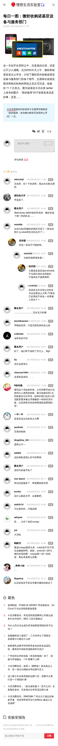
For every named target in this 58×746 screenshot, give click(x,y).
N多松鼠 (18, 385)
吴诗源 (6, 26)
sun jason (19, 478)
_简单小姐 (19, 565)
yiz (15, 530)
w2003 (17, 452)
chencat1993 (21, 372)
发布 (48, 143)
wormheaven (21, 320)
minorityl (19, 179)
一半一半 (18, 414)
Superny (18, 578)
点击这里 (11, 109)
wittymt (18, 517)
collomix (19, 333)
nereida (18, 224)
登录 (26, 159)
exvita (17, 491)
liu (15, 359)
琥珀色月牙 (19, 195)
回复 (51, 179)
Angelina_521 (21, 440)
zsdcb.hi (19, 504)
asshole (18, 427)
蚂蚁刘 (17, 543)
